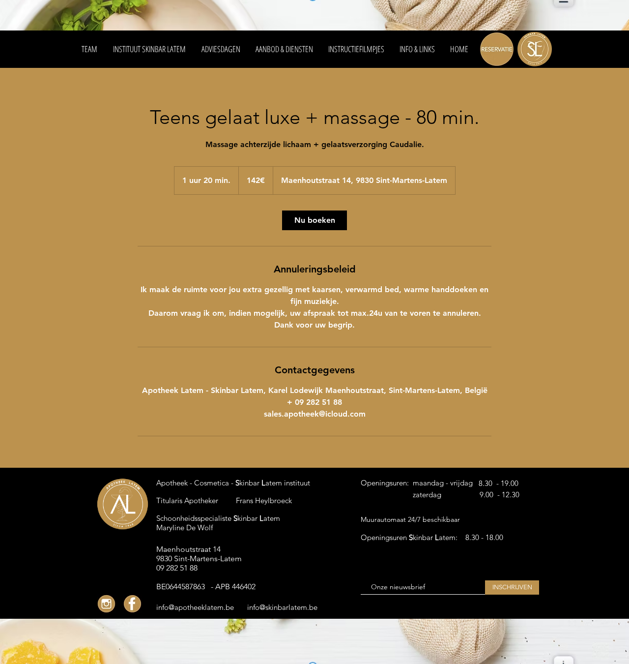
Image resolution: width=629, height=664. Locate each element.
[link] (314, 220)
